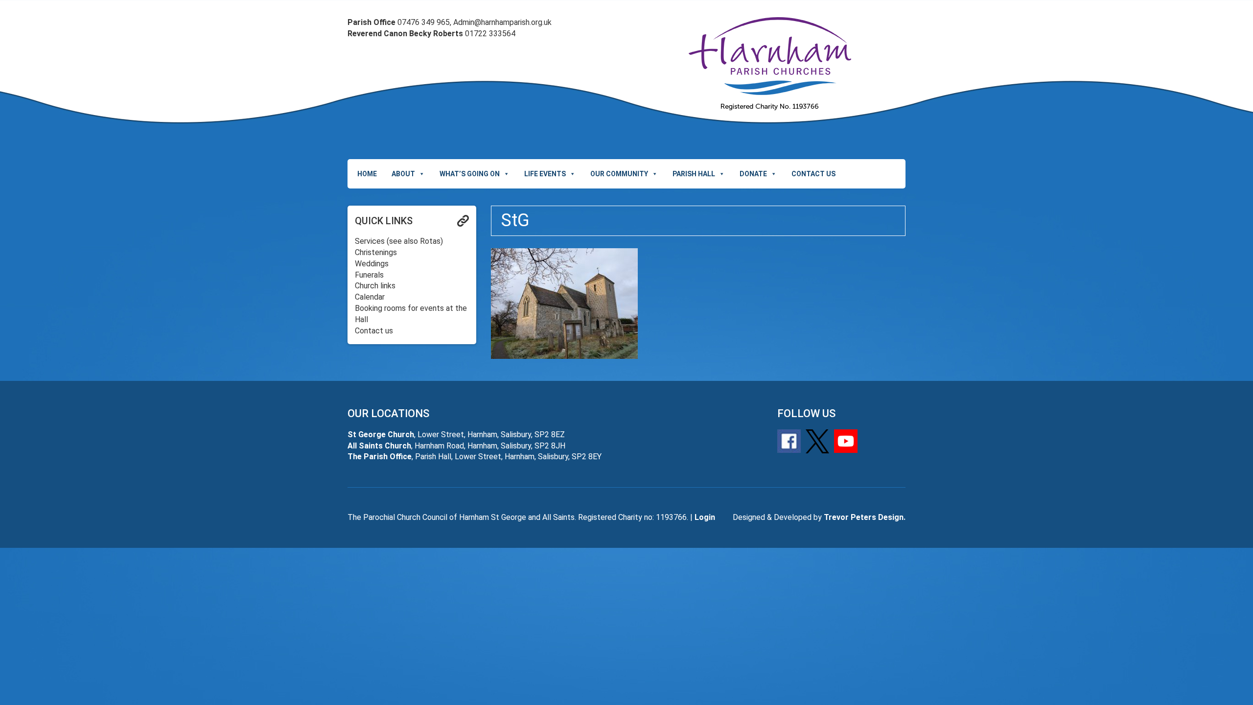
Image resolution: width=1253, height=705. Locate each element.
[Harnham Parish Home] (769, 63)
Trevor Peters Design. (864, 517)
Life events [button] (545, 174)
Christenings (376, 252)
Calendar (370, 297)
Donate (753, 174)
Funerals (369, 275)
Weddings (372, 263)
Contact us (813, 174)
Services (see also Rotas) (399, 241)
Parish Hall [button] (694, 174)
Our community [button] (619, 174)
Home (367, 174)
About (403, 174)
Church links (375, 285)
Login (705, 517)
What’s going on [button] (470, 174)
